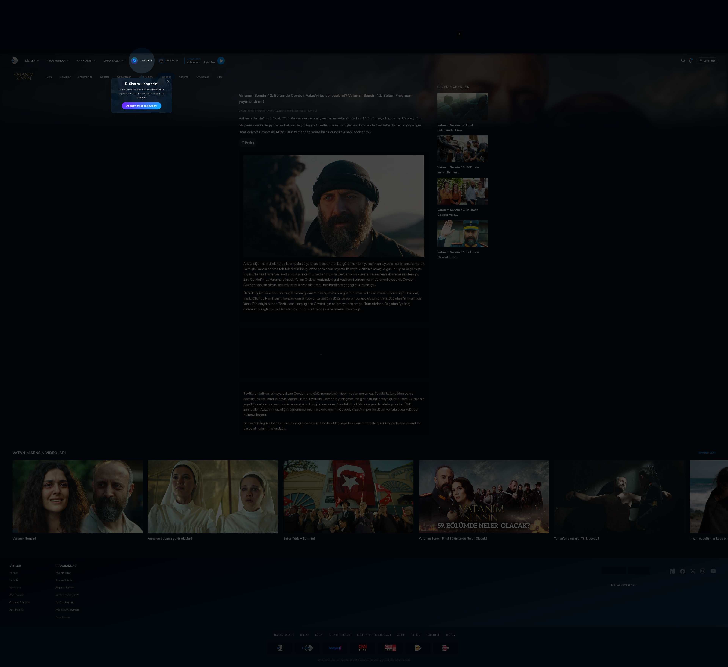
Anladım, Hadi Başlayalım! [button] (141, 105)
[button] (168, 81)
